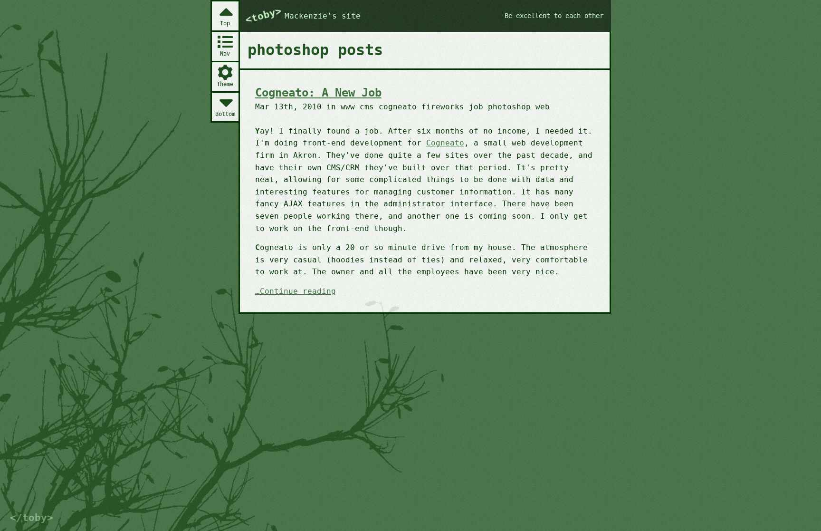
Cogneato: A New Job (318, 92)
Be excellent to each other (554, 15)
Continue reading (298, 292)
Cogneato (445, 142)
